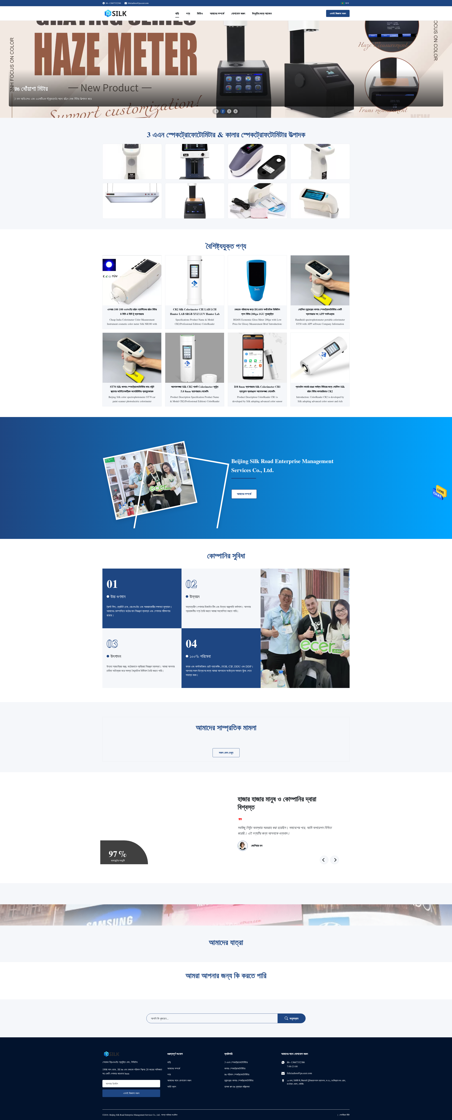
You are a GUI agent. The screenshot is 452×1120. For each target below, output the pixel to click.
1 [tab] (216, 111)
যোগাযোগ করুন (238, 13)
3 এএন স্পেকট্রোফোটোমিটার (236, 1062)
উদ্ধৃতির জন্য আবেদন (262, 13)
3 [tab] (229, 111)
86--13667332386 (296, 1062)
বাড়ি (177, 13)
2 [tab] (223, 111)
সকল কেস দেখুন (226, 752)
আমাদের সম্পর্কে (217, 13)
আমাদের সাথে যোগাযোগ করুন (179, 1080)
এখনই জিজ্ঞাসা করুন (338, 13)
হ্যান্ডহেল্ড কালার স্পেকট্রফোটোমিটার (238, 1080)
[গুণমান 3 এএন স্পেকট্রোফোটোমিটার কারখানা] (226, 69)
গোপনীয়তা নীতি (344, 1114)
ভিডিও (200, 13)
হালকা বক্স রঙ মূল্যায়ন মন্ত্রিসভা (237, 1086)
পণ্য (188, 13)
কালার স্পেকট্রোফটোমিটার (234, 1068)
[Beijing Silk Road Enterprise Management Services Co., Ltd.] (116, 13)
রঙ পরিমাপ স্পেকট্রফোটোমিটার (236, 1074)
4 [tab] (235, 111)
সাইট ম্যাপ (171, 1086)
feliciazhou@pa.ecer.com (138, 3)
